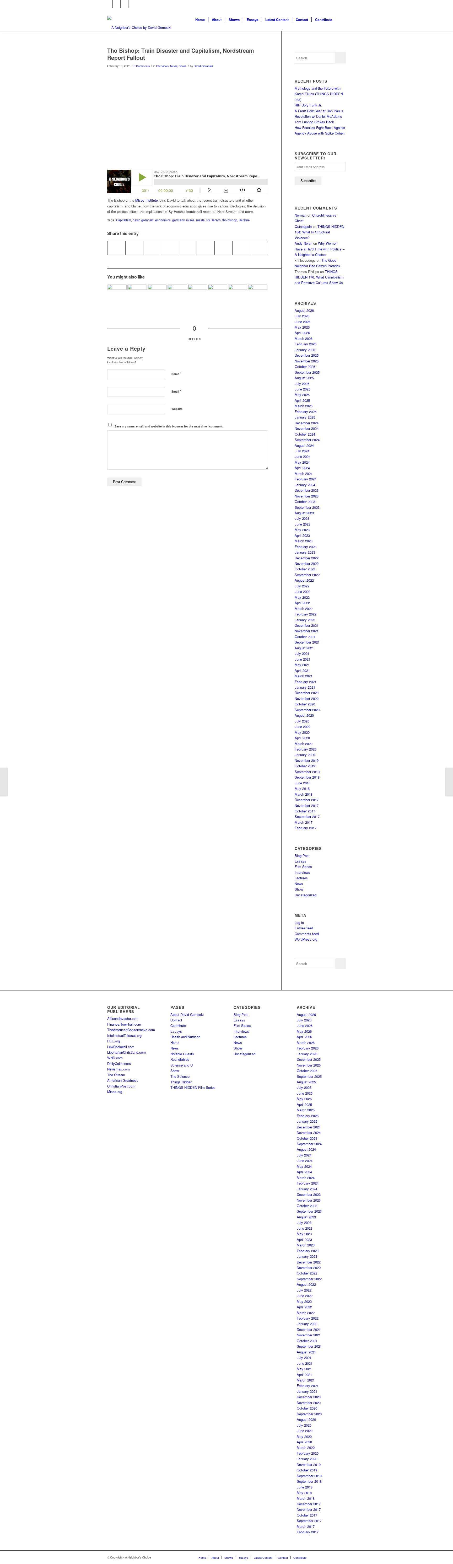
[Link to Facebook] (108, 4)
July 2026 (302, 315)
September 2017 (307, 816)
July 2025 (302, 383)
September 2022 (307, 574)
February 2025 (305, 411)
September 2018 (307, 777)
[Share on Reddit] (241, 248)
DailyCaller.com (119, 1063)
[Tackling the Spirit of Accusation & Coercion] (117, 294)
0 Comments (142, 66)
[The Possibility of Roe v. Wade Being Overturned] (237, 294)
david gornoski (143, 220)
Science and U (181, 1065)
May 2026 (302, 327)
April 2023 (302, 535)
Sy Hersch (213, 220)
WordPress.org (306, 939)
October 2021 (305, 636)
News (173, 66)
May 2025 (302, 394)
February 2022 (305, 614)
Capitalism (123, 220)
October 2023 (305, 501)
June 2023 (302, 524)
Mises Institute (146, 200)
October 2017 (305, 810)
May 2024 (302, 462)
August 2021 (304, 647)
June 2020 (302, 726)
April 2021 (302, 670)
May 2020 (302, 732)
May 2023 (302, 529)
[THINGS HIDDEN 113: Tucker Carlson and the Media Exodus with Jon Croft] (137, 294)
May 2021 (302, 664)
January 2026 (305, 349)
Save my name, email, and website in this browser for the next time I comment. (169, 426)
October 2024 (305, 434)
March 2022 (303, 608)
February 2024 (305, 478)
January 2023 (305, 552)
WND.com (115, 1057)
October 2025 (305, 366)
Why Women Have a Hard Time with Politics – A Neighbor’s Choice (319, 249)
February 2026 (305, 343)
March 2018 (303, 794)
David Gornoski (203, 66)
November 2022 (307, 563)
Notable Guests (182, 1053)
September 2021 (307, 642)
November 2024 (307, 428)
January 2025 (305, 417)
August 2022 (304, 580)
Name (176, 373)
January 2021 (305, 687)
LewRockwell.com (120, 1046)
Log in (299, 922)
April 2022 (302, 602)
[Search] (341, 19)
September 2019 (307, 771)
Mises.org (114, 1091)
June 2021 (302, 659)
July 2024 (302, 450)
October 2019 (305, 765)
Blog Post (302, 855)
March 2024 (303, 473)
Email (176, 391)
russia (200, 220)
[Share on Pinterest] (170, 248)
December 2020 (307, 692)
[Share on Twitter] (134, 248)
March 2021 (303, 675)
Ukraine (244, 220)
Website (176, 409)
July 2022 (302, 585)
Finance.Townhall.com (124, 1024)
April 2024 (302, 467)
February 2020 (305, 749)
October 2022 (305, 568)
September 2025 (307, 372)
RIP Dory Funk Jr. (308, 105)
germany (178, 220)
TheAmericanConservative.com (131, 1029)
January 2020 (305, 754)
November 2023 (307, 496)
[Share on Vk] (223, 248)
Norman (300, 215)
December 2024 (307, 422)
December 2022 (307, 557)
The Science (180, 1076)
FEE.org (113, 1040)
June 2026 (302, 321)
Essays (300, 861)
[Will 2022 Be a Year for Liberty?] (177, 294)
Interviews (162, 66)
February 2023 (305, 546)
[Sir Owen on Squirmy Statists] (157, 294)
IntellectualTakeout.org (124, 1035)
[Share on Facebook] (116, 248)
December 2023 (307, 490)
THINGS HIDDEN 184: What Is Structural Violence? (319, 232)
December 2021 (307, 625)
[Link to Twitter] (116, 4)
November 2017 (307, 805)
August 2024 (304, 445)
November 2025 (307, 360)
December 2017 (307, 799)
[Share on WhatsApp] (152, 248)
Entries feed (304, 927)
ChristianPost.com (121, 1086)
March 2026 (303, 338)
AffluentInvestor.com (122, 1018)
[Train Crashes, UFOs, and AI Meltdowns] (4, 782)
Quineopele (303, 226)
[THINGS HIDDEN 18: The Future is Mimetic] (197, 294)
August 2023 (304, 512)
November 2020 (307, 698)
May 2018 (302, 788)
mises (190, 220)
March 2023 (303, 540)
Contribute (178, 1025)
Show (182, 66)
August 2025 (304, 377)
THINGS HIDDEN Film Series (192, 1087)
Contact (176, 1019)
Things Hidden (181, 1081)
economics (163, 220)
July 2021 (302, 653)
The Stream (116, 1074)
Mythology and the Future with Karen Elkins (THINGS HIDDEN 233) (319, 94)
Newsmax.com (118, 1069)
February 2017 (305, 827)
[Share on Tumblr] (205, 248)
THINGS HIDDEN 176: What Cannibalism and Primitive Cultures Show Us (319, 277)
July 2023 (302, 518)
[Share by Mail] (259, 248)
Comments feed (307, 933)
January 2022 (305, 619)
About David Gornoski (187, 1014)
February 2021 (305, 681)
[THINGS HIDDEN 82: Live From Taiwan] (217, 294)
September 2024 (307, 439)
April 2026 (302, 332)
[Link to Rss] (132, 4)
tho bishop (229, 220)
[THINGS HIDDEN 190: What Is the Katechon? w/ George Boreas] (257, 294)
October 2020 (305, 703)
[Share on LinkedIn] (188, 248)
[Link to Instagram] (124, 4)
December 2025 (307, 355)
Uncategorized (305, 894)
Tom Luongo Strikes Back (314, 121)
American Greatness (122, 1080)
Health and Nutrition (185, 1036)
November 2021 (307, 630)
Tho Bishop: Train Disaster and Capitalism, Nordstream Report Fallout (180, 53)
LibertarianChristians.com (126, 1052)
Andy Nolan (303, 243)
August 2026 (304, 310)
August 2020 (304, 715)
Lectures (301, 877)
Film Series (303, 866)
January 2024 (305, 484)
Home (174, 1042)
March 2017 (303, 822)
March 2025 (303, 405)
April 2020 (302, 737)
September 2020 (307, 709)
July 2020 (302, 721)
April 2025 (302, 400)
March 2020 (303, 743)
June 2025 (302, 389)
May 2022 (302, 597)
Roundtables (179, 1059)
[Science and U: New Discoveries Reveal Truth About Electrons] (449, 782)
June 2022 (302, 591)
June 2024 (302, 456)
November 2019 (307, 760)
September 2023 (307, 507)
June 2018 (302, 782)
